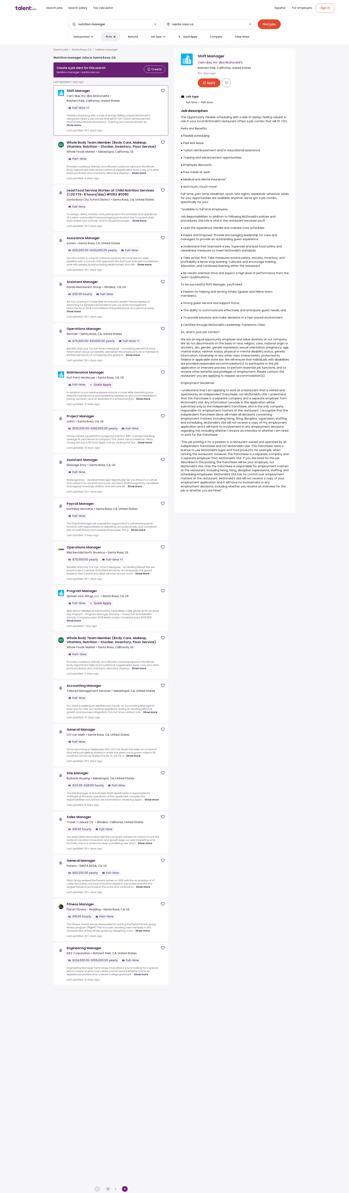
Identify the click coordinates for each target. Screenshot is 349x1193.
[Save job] (163, 90)
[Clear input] (155, 24)
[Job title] (111, 24)
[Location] (205, 24)
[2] (125, 1189)
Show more (74, 125)
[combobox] (114, 24)
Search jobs (61, 49)
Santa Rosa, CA (81, 49)
